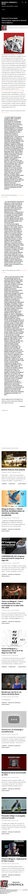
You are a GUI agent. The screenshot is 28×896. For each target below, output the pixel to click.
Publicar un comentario (14, 529)
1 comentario (11, 483)
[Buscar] (22, 2)
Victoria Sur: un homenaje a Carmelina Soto (12, 731)
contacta (21, 889)
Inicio (3, 9)
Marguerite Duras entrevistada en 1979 (14, 774)
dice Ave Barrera (5, 112)
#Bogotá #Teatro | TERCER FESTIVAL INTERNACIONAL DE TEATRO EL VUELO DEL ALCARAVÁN (13, 512)
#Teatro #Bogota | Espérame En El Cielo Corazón (14, 860)
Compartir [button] (22, 406)
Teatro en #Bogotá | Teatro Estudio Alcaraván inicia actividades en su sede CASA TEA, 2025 (12, 604)
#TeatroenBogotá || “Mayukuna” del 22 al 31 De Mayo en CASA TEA (12, 650)
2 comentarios (12, 666)
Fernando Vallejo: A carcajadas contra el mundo (13, 817)
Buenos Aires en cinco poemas (13, 470)
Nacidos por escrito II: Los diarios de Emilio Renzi (11, 693)
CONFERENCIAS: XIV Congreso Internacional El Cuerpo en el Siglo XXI (13, 558)
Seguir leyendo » (22, 483)
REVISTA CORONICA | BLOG (10, 3)
